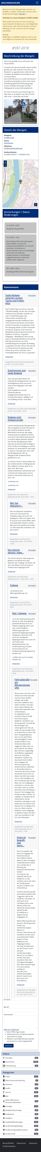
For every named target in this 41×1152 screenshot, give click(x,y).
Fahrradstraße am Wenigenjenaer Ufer (22, 683)
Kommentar (8, 1014)
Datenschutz (21, 1143)
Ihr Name (7, 1000)
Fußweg (14, 585)
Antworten (9, 357)
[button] (20, 111)
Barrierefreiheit (8, 1143)
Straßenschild (9, 138)
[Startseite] (11, 2)
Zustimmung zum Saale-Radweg (17, 372)
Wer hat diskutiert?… (16, 504)
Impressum (33, 1143)
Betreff (6, 1007)
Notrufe (22, 14)
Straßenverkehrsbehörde (13, 148)
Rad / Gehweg (19, 613)
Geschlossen (8, 143)
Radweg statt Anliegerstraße (15, 418)
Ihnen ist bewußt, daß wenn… (21, 841)
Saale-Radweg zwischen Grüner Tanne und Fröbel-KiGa (14, 299)
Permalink (32, 295)
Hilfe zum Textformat (11, 1030)
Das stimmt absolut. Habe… (16, 551)
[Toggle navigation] (37, 3)
